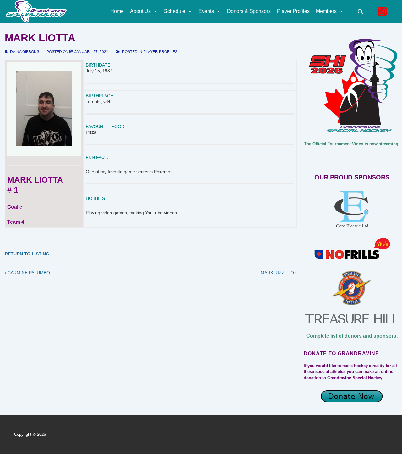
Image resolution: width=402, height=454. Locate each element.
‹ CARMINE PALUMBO (27, 272)
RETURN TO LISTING (27, 253)
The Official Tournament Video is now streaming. (351, 144)
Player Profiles (293, 11)
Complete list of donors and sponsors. (352, 336)
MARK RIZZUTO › (279, 272)
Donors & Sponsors (249, 11)
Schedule (174, 11)
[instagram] (383, 11)
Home (117, 11)
